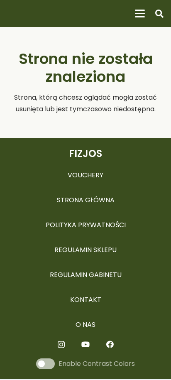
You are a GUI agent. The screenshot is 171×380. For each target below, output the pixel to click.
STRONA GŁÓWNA (86, 200)
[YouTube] (85, 344)
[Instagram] (61, 345)
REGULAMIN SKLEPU (85, 250)
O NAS (85, 324)
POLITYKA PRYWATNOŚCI (86, 225)
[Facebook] (110, 344)
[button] (139, 14)
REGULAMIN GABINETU (86, 274)
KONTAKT (85, 299)
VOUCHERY (85, 175)
